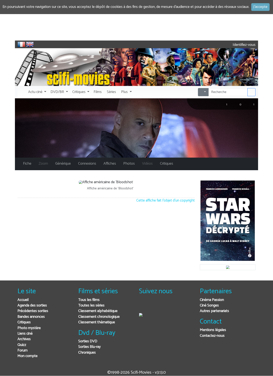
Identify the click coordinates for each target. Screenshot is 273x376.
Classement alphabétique (98, 311)
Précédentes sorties (32, 311)
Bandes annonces (31, 317)
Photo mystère (29, 328)
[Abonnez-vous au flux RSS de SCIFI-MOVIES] (174, 306)
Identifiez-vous (244, 45)
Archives (24, 339)
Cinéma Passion (212, 300)
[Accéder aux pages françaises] (21, 44)
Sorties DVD (87, 341)
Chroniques (87, 353)
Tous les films (89, 300)
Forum (22, 350)
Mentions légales (213, 330)
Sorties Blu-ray (89, 347)
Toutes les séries (91, 305)
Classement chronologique (99, 317)
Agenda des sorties (32, 305)
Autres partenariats (214, 311)
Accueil (23, 300)
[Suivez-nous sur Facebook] (143, 306)
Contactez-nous (212, 336)
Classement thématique (96, 322)
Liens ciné (25, 334)
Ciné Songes (209, 305)
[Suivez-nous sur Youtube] (164, 306)
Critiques (24, 322)
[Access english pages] (30, 44)
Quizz (21, 345)
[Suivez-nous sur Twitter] (154, 306)
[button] (37, 92)
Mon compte (27, 356)
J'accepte (260, 7)
